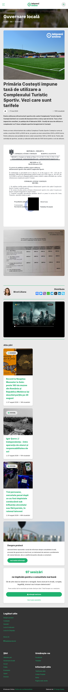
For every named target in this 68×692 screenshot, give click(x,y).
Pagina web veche (41, 681)
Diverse (13, 353)
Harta (37, 677)
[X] (55, 293)
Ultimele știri (7, 657)
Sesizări (6, 624)
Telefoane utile (40, 671)
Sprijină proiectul (10, 641)
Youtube (38, 661)
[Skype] (63, 293)
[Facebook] (37, 293)
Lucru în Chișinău (9, 630)
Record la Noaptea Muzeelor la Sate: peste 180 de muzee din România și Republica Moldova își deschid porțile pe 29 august (17, 388)
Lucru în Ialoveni (8, 627)
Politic (5, 667)
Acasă (5, 21)
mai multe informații (17, 560)
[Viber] (44, 293)
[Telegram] (52, 293)
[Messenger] (40, 293)
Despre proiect (8, 618)
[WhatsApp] (48, 293)
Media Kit (6, 637)
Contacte (6, 621)
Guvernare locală (9, 661)
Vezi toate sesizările (34, 600)
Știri (11, 21)
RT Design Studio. (59, 689)
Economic (6, 670)
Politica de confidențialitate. (24, 689)
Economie (18, 21)
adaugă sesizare (35, 594)
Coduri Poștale (40, 674)
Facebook (38, 657)
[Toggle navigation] (3, 4)
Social (13, 413)
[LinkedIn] (59, 293)
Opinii (5, 673)
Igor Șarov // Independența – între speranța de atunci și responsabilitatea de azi (17, 445)
